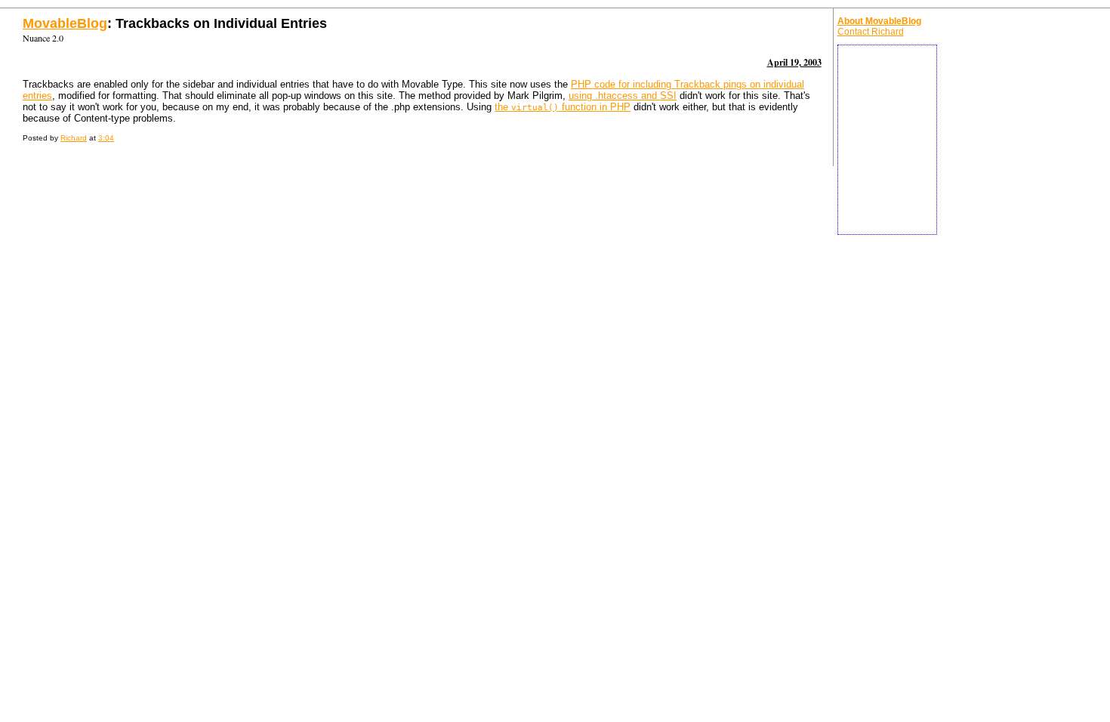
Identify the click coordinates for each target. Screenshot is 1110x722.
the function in (563, 107)
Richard (73, 138)
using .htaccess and (623, 95)
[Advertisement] (887, 139)
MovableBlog (65, 23)
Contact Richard (870, 31)
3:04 (106, 138)
